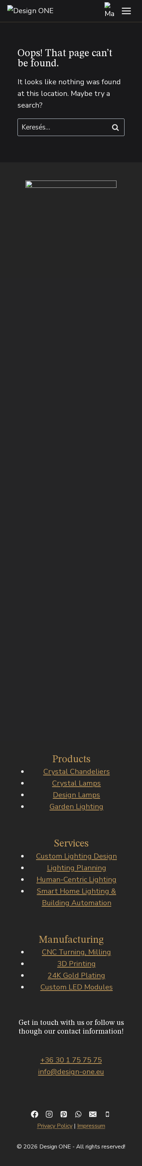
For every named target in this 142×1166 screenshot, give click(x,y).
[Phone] (107, 1114)
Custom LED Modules (76, 987)
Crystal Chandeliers (76, 771)
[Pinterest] (63, 1114)
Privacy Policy (54, 1126)
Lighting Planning (76, 868)
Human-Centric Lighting (76, 879)
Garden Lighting (76, 806)
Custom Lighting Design (76, 856)
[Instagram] (49, 1114)
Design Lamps (76, 795)
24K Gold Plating (76, 975)
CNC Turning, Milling (76, 952)
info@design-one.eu (71, 1072)
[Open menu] (126, 10)
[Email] (93, 1114)
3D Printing (76, 964)
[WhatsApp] (78, 1114)
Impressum (91, 1126)
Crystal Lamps (76, 783)
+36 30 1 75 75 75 (71, 1060)
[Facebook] (34, 1114)
